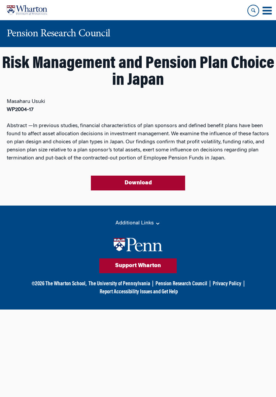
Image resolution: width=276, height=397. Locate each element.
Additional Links (135, 223)
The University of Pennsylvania (119, 284)
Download (138, 183)
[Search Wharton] (253, 10)
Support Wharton (138, 265)
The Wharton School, (66, 284)
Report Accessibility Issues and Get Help (139, 292)
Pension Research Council (181, 284)
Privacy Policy (227, 284)
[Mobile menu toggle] (267, 10)
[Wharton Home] (27, 10)
